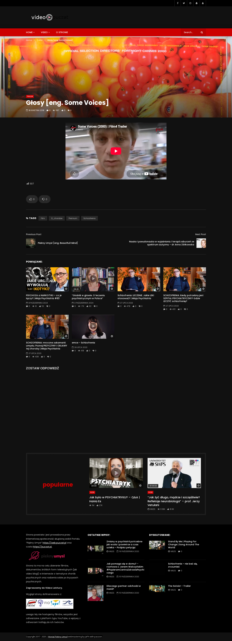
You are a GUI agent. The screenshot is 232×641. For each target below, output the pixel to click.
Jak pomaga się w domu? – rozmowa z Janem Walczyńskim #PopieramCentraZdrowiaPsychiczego (125, 568)
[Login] (203, 3)
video (44, 32)
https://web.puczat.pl (54, 542)
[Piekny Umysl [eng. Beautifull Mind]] (31, 243)
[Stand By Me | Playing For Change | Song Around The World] (157, 548)
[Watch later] (190, 3)
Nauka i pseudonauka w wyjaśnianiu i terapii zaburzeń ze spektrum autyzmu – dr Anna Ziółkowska (161, 243)
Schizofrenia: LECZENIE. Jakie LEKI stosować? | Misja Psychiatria (136, 297)
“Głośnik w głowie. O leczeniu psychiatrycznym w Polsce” (88, 297)
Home (29, 40)
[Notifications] (196, 3)
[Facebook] (177, 3)
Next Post (200, 234)
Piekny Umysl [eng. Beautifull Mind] (58, 243)
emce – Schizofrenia (83, 342)
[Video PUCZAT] (49, 17)
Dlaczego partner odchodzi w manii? (124, 587)
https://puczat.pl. (42, 546)
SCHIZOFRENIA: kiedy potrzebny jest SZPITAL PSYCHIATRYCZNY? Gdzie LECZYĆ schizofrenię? (183, 298)
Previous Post (33, 234)
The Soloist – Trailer (179, 586)
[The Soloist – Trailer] (157, 593)
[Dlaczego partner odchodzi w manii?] (95, 593)
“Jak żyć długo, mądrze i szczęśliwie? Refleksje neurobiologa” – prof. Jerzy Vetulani (174, 501)
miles (152, 509)
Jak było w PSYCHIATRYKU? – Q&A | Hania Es (114, 499)
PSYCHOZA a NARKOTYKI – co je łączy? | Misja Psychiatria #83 (44, 297)
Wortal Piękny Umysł (58, 636)
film (43, 218)
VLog (92, 492)
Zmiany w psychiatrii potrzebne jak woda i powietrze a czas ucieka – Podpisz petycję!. (124, 544)
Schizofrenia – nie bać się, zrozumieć (182, 565)
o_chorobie (56, 218)
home (29, 32)
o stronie (62, 32)
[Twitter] (184, 3)
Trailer (40, 40)
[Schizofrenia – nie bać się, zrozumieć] (157, 571)
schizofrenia (89, 218)
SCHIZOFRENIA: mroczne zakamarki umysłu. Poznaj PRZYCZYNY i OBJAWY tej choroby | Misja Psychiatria (46, 345)
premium (73, 218)
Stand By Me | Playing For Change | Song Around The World (183, 544)
